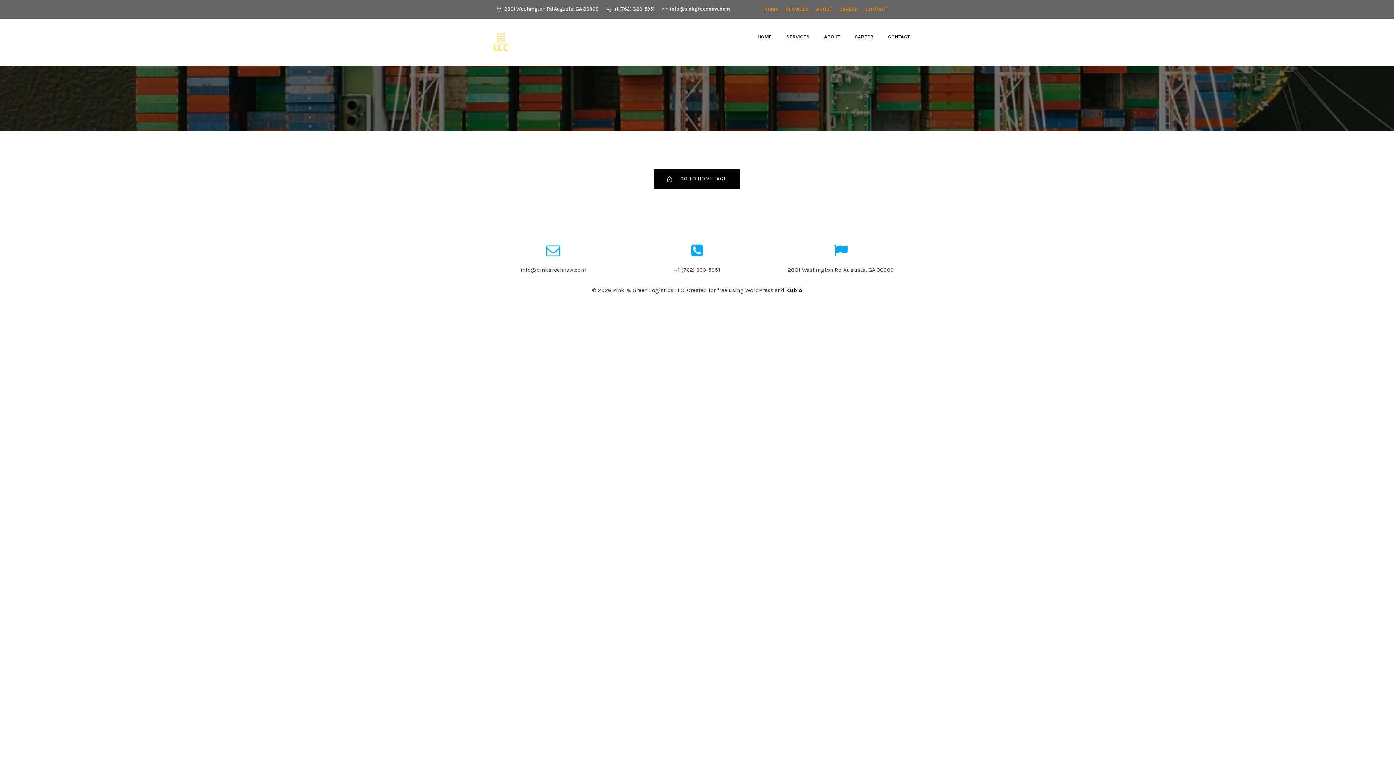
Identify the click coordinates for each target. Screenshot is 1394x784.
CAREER (848, 9)
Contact (876, 9)
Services (797, 9)
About (824, 9)
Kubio (794, 290)
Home (771, 9)
